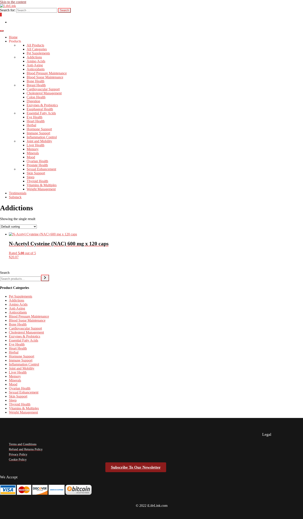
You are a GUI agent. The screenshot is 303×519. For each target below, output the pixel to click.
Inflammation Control (42, 137)
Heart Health (36, 121)
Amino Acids (36, 61)
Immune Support (38, 133)
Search (5, 272)
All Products (35, 45)
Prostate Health (37, 165)
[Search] (45, 278)
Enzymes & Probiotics (42, 105)
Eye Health (34, 117)
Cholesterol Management (44, 93)
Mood (31, 157)
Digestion (33, 101)
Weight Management (41, 189)
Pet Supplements (38, 53)
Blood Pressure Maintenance (47, 73)
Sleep (30, 177)
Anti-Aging (35, 65)
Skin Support (36, 173)
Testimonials (17, 193)
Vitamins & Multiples (42, 185)
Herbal (31, 125)
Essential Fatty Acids (41, 113)
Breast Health (36, 85)
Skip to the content (13, 2)
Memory (33, 149)
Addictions (34, 57)
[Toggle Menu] (2, 31)
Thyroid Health (37, 181)
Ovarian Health (37, 161)
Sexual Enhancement (41, 169)
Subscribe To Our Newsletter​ (136, 467)
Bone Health (35, 81)
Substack (15, 197)
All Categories (37, 49)
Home (13, 37)
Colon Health (36, 97)
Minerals (33, 153)
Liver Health (35, 145)
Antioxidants (36, 69)
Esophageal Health (40, 109)
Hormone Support (39, 129)
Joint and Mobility (39, 141)
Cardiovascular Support (43, 89)
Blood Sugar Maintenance (45, 77)
